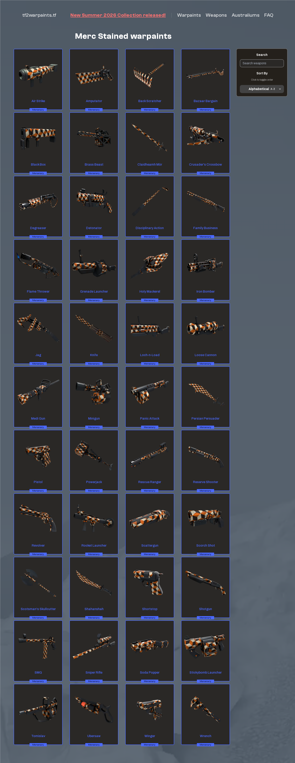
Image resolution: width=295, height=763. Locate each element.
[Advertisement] (262, 154)
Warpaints (189, 15)
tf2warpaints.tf (39, 15)
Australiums (246, 15)
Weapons (216, 15)
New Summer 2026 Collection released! (118, 15)
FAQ (269, 15)
